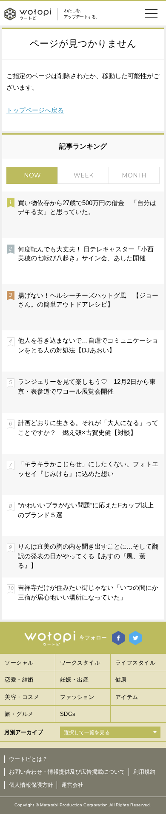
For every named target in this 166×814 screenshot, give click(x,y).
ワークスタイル (80, 662)
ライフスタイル (135, 662)
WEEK (83, 175)
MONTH (134, 175)
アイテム (126, 697)
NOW (32, 175)
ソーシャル (19, 662)
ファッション (77, 697)
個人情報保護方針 (31, 785)
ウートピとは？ (28, 759)
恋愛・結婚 (19, 679)
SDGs (68, 714)
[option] (83, 405)
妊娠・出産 (74, 679)
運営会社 (72, 785)
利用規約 (144, 772)
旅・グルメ (19, 714)
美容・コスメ (22, 697)
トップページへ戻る (35, 110)
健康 (121, 679)
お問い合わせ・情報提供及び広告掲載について (67, 772)
